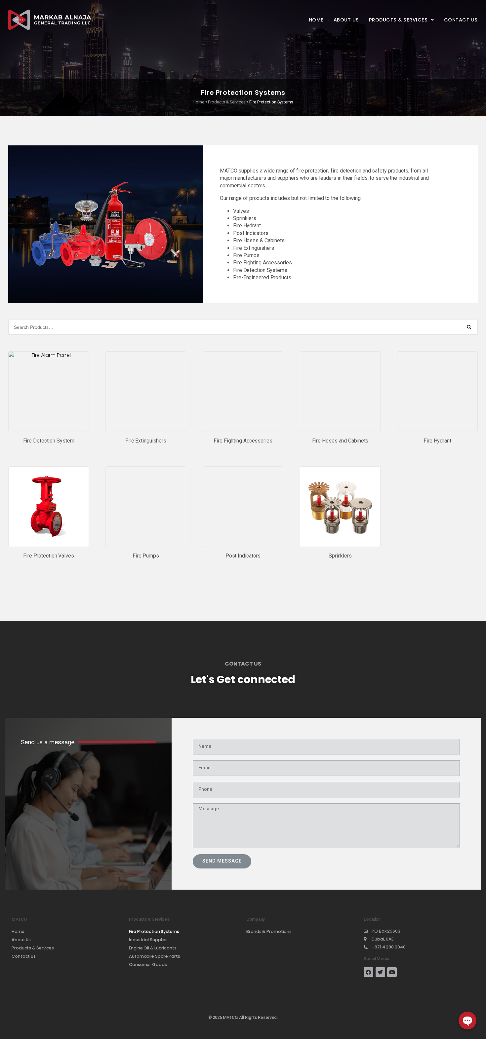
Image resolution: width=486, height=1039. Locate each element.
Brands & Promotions (269, 931)
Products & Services (398, 20)
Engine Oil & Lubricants (153, 948)
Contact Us (461, 20)
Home (316, 20)
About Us (346, 20)
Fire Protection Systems (154, 931)
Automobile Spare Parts (154, 956)
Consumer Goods (148, 964)
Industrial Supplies (148, 940)
